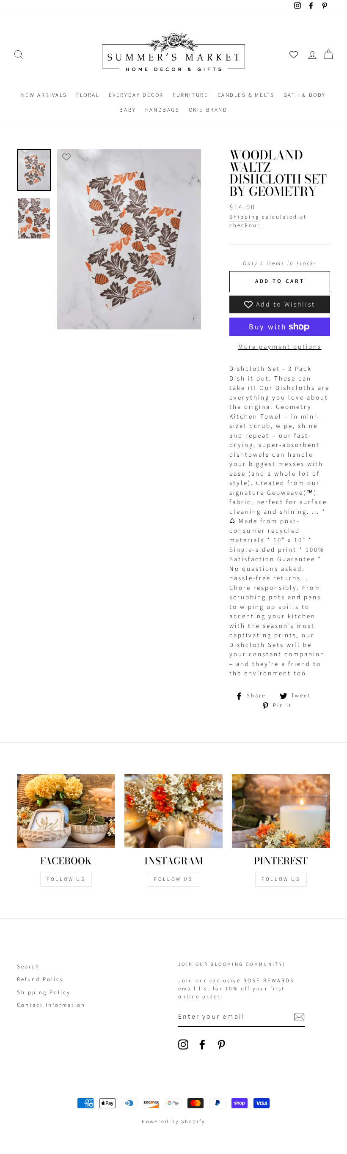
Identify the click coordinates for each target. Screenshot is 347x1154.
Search (28, 966)
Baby (127, 110)
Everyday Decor (136, 95)
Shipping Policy (44, 992)
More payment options (280, 347)
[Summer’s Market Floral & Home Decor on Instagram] (183, 1044)
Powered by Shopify (173, 1121)
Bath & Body (305, 95)
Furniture (190, 95)
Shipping (244, 217)
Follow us (173, 879)
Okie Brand (208, 110)
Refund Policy (40, 979)
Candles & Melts (246, 95)
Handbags (162, 110)
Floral (88, 95)
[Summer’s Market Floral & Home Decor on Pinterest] (221, 1044)
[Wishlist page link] (293, 54)
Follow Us (66, 879)
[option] (129, 239)
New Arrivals (44, 95)
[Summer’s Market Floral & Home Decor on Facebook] (202, 1044)
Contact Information (51, 1005)
